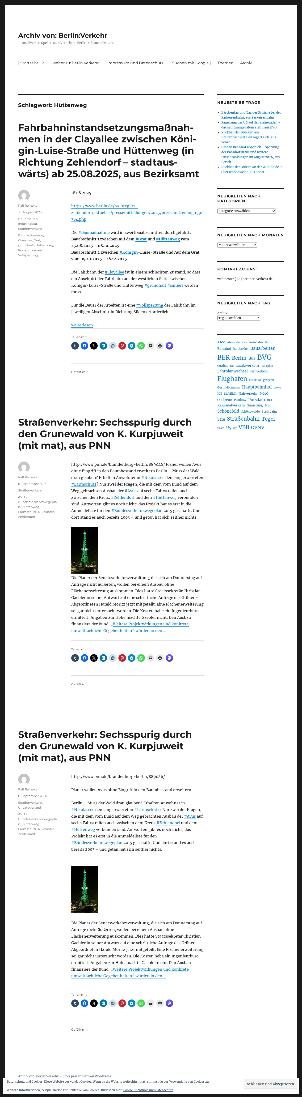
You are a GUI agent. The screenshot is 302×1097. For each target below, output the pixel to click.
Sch (267, 405)
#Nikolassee (152, 477)
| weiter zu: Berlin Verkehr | (75, 63)
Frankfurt (255, 380)
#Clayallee (114, 272)
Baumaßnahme (30, 235)
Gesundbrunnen (228, 387)
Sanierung (255, 405)
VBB (244, 427)
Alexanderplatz (237, 342)
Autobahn (256, 342)
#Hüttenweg (168, 239)
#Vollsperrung (149, 305)
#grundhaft (155, 285)
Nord (264, 393)
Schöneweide (250, 411)
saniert (37, 250)
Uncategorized (29, 807)
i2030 (277, 387)
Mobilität (230, 393)
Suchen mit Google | (191, 63)
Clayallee (25, 240)
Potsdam (256, 399)
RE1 (269, 400)
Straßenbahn (243, 418)
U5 (228, 428)
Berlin (239, 358)
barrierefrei (240, 348)
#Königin (128, 252)
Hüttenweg (44, 245)
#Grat (141, 239)
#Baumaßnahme (94, 232)
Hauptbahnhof (257, 387)
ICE (219, 393)
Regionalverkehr (231, 405)
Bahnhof (224, 348)
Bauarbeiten (28, 219)
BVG (264, 357)
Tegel (268, 419)
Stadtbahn (269, 412)
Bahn (268, 342)
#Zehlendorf (122, 497)
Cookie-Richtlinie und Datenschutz (148, 1090)
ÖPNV (257, 427)
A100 (221, 342)
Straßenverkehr (30, 228)
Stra (221, 419)
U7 (235, 428)
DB (232, 365)
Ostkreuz (224, 400)
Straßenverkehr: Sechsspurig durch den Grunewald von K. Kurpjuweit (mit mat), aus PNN (105, 433)
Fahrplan (267, 365)
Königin (24, 250)
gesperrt (268, 380)
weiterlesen (82, 325)
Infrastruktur (27, 224)
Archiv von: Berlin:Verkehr (62, 35)
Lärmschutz (27, 512)
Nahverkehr (248, 393)
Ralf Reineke (28, 205)
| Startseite (28, 63)
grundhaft (26, 245)
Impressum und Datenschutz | (136, 63)
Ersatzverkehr (247, 365)
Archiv (222, 313)
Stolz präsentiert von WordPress (87, 1076)
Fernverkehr (259, 371)
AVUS (22, 497)
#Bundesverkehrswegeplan (137, 510)
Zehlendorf (26, 517)
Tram (220, 428)
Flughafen (232, 379)
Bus (251, 358)
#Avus (130, 490)
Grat (37, 240)
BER (223, 357)
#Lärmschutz (83, 484)
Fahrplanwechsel (232, 371)
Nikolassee (46, 512)
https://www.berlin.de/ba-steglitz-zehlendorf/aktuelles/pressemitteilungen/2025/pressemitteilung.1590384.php (137, 213)
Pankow (240, 400)
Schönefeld (228, 411)
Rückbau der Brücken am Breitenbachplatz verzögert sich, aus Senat (248, 137)
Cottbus (222, 365)
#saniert (175, 285)
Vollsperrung (28, 255)
